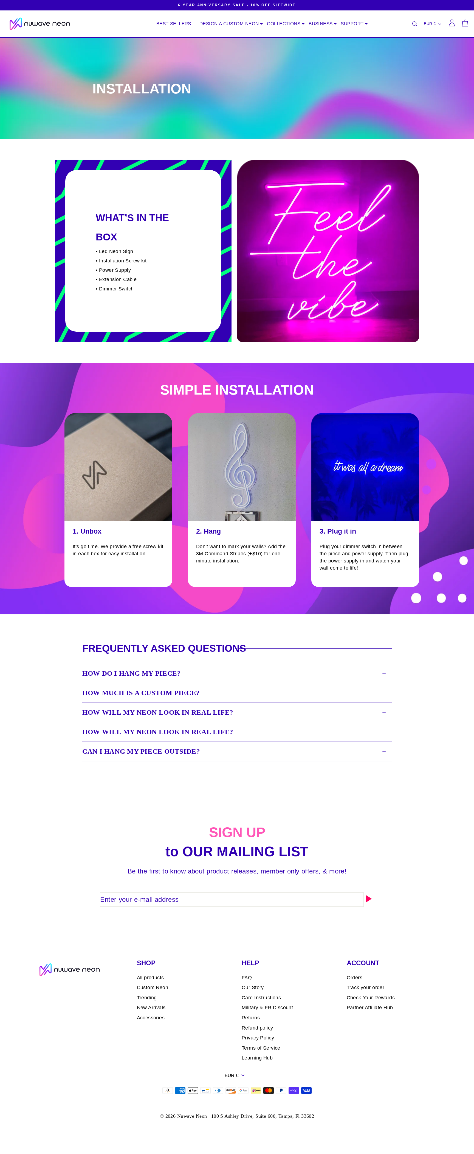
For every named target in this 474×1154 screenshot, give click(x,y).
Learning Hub (257, 1058)
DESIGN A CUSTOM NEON (229, 23)
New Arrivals (151, 1007)
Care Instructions (261, 997)
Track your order (366, 987)
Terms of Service (261, 1048)
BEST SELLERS (173, 23)
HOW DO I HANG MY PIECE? (131, 673)
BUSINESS (320, 23)
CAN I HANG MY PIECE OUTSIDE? (141, 751)
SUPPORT (352, 23)
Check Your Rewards (371, 997)
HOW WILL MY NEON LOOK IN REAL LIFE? (157, 712)
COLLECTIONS (283, 23)
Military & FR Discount (267, 1007)
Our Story (253, 987)
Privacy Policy (258, 1038)
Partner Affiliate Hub (370, 1007)
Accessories (151, 1017)
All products (150, 977)
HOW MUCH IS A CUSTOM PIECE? (141, 693)
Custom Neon (152, 987)
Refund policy (257, 1028)
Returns (251, 1017)
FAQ (247, 977)
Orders (355, 977)
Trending (147, 997)
